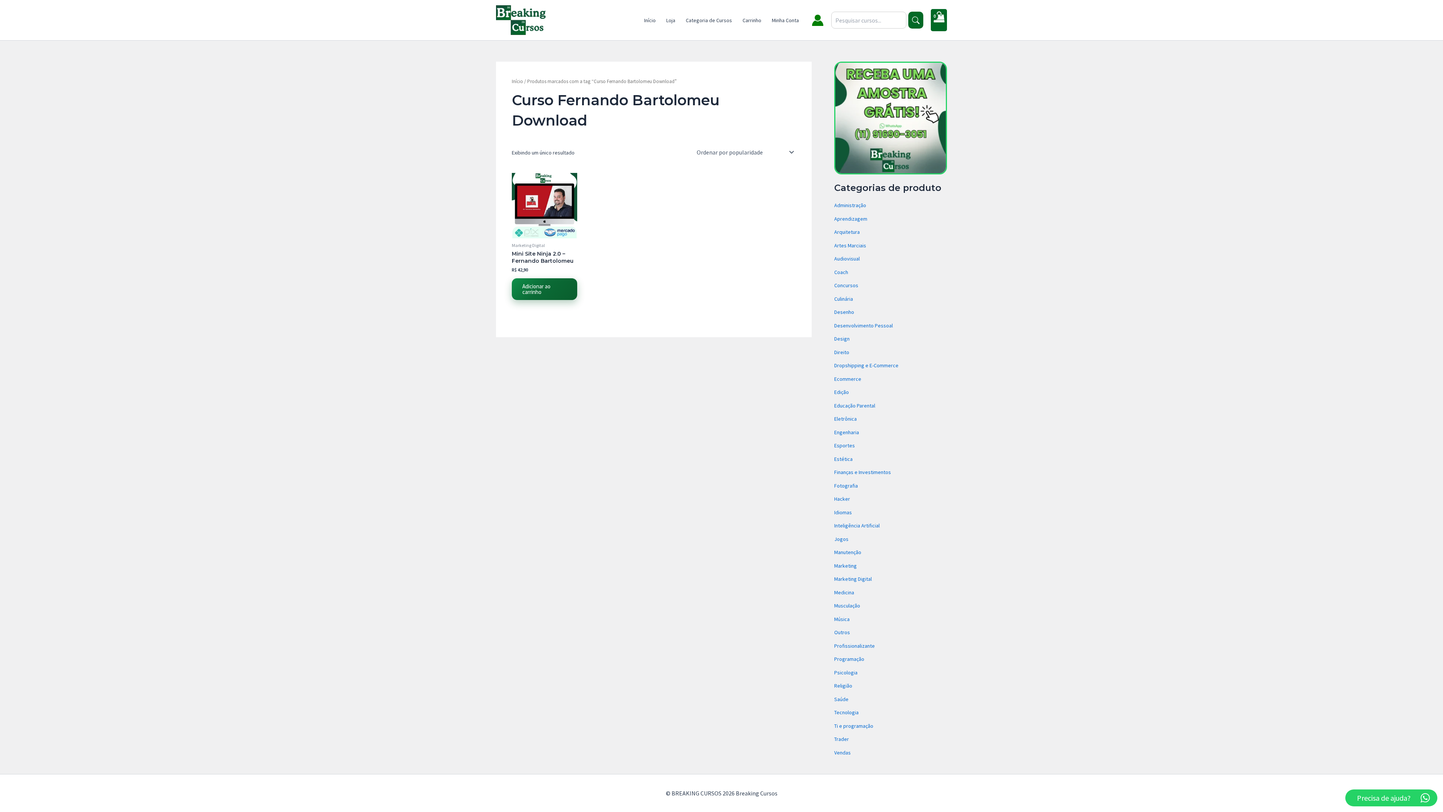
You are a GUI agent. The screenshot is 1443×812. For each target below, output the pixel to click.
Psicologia (846, 672)
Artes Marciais (850, 245)
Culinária (843, 298)
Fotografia (846, 485)
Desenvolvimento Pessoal (863, 325)
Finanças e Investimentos (862, 472)
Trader (841, 739)
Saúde (841, 699)
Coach (841, 272)
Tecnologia (846, 712)
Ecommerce (847, 379)
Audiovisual (847, 258)
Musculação (847, 605)
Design (842, 338)
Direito (841, 352)
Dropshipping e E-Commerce (866, 365)
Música (842, 619)
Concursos (846, 285)
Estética (843, 459)
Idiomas (843, 512)
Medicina (844, 592)
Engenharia (846, 432)
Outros (842, 632)
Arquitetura (847, 232)
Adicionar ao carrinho (536, 289)
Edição (841, 392)
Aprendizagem (850, 218)
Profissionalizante (854, 645)
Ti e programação (853, 726)
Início (650, 20)
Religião (843, 685)
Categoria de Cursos (709, 20)
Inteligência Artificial (857, 525)
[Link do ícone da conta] (818, 20)
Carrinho (752, 20)
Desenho (844, 312)
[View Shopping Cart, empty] (939, 20)
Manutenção (847, 552)
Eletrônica (845, 418)
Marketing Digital (853, 579)
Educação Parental (854, 405)
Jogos (841, 539)
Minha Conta (785, 20)
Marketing (845, 565)
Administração (850, 205)
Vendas (842, 752)
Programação (849, 659)
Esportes (844, 445)
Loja (670, 20)
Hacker (842, 498)
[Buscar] (915, 20)
